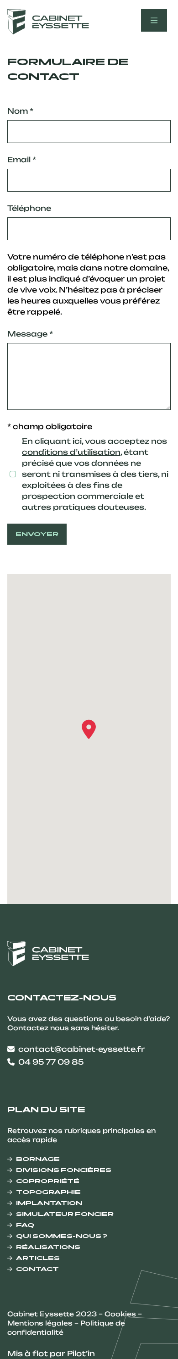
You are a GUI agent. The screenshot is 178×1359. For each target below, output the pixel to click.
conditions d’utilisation (71, 452)
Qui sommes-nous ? (61, 1235)
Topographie (48, 1191)
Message (30, 333)
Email (21, 159)
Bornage (38, 1158)
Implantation (49, 1202)
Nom (20, 111)
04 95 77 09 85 (51, 1061)
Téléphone (29, 208)
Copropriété (47, 1180)
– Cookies (118, 1314)
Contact (37, 1268)
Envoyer (37, 533)
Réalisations (48, 1246)
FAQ (25, 1224)
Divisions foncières (63, 1169)
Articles (38, 1257)
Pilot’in (81, 1353)
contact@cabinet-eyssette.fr (81, 1049)
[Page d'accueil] (48, 21)
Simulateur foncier (65, 1213)
